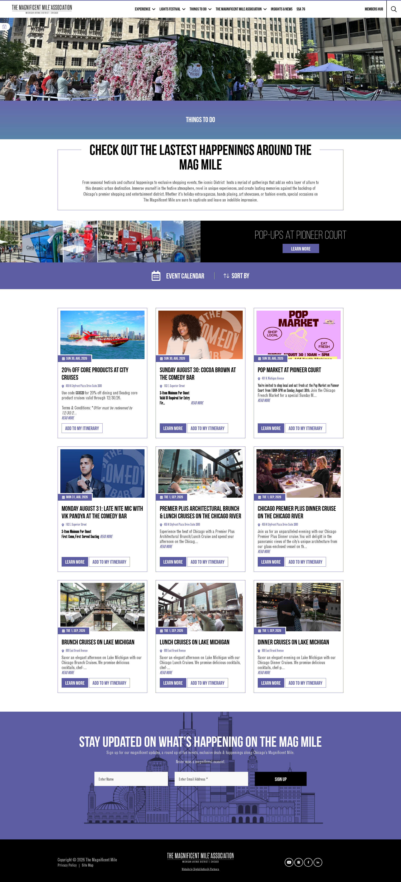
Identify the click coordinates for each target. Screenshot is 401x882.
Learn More (301, 249)
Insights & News (281, 9)
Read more (68, 418)
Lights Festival (170, 9)
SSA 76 (301, 9)
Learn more (173, 428)
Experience (142, 9)
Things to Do (198, 9)
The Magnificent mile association (239, 9)
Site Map (87, 865)
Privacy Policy (67, 865)
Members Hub (371, 12)
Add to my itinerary (82, 428)
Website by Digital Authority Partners (200, 869)
